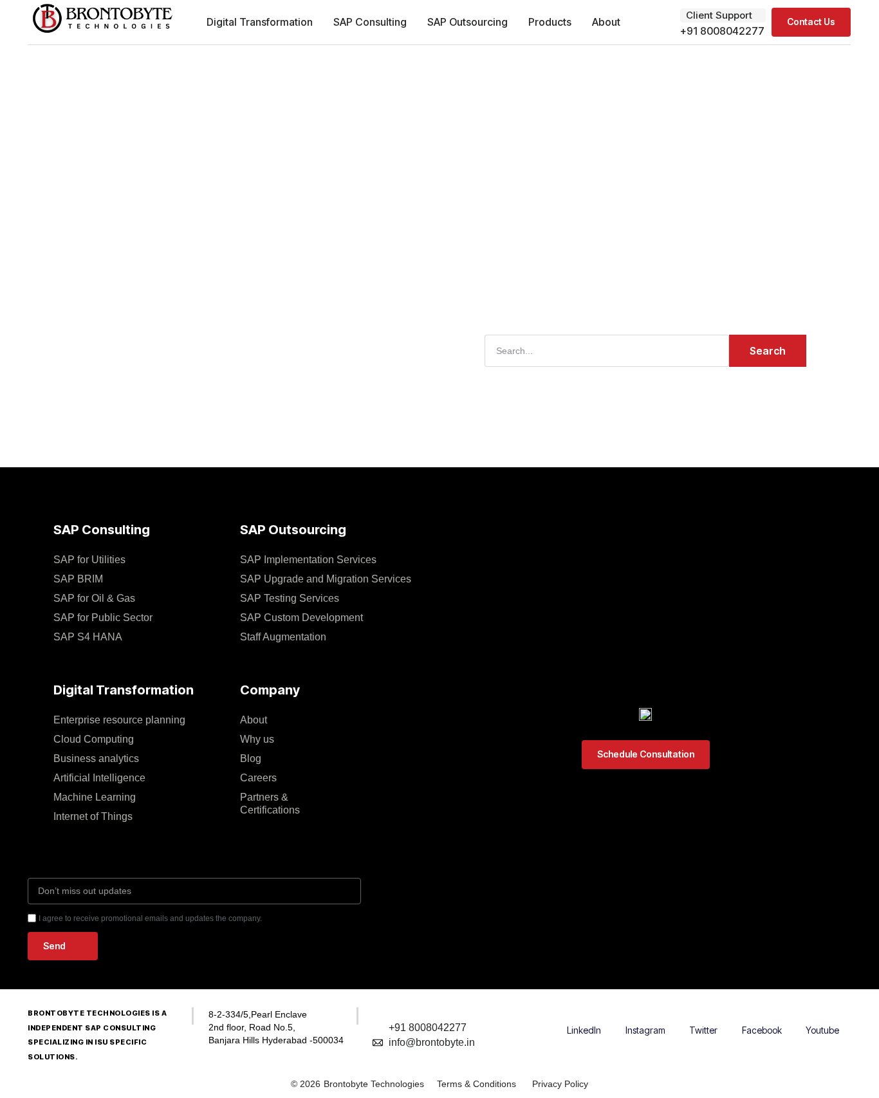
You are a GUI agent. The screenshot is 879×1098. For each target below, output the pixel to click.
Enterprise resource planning (119, 719)
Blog (250, 758)
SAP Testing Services (289, 598)
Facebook (762, 1030)
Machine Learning (94, 797)
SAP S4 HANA (87, 636)
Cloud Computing (93, 739)
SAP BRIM (78, 578)
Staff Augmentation (283, 636)
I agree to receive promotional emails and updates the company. (150, 918)
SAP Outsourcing (467, 21)
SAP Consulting (370, 21)
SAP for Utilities (89, 559)
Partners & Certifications (270, 803)
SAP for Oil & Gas (94, 598)
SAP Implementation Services (308, 559)
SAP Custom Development (301, 617)
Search (768, 350)
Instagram (645, 1030)
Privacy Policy (560, 1084)
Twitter (703, 1030)
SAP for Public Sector (103, 617)
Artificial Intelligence (99, 777)
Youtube (822, 1030)
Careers (258, 777)
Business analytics (96, 758)
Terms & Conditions (476, 1084)
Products (549, 21)
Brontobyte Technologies (374, 1084)
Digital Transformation (260, 21)
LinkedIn (584, 1030)
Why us (257, 739)
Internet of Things (93, 816)
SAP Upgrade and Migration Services (325, 578)
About (606, 21)
